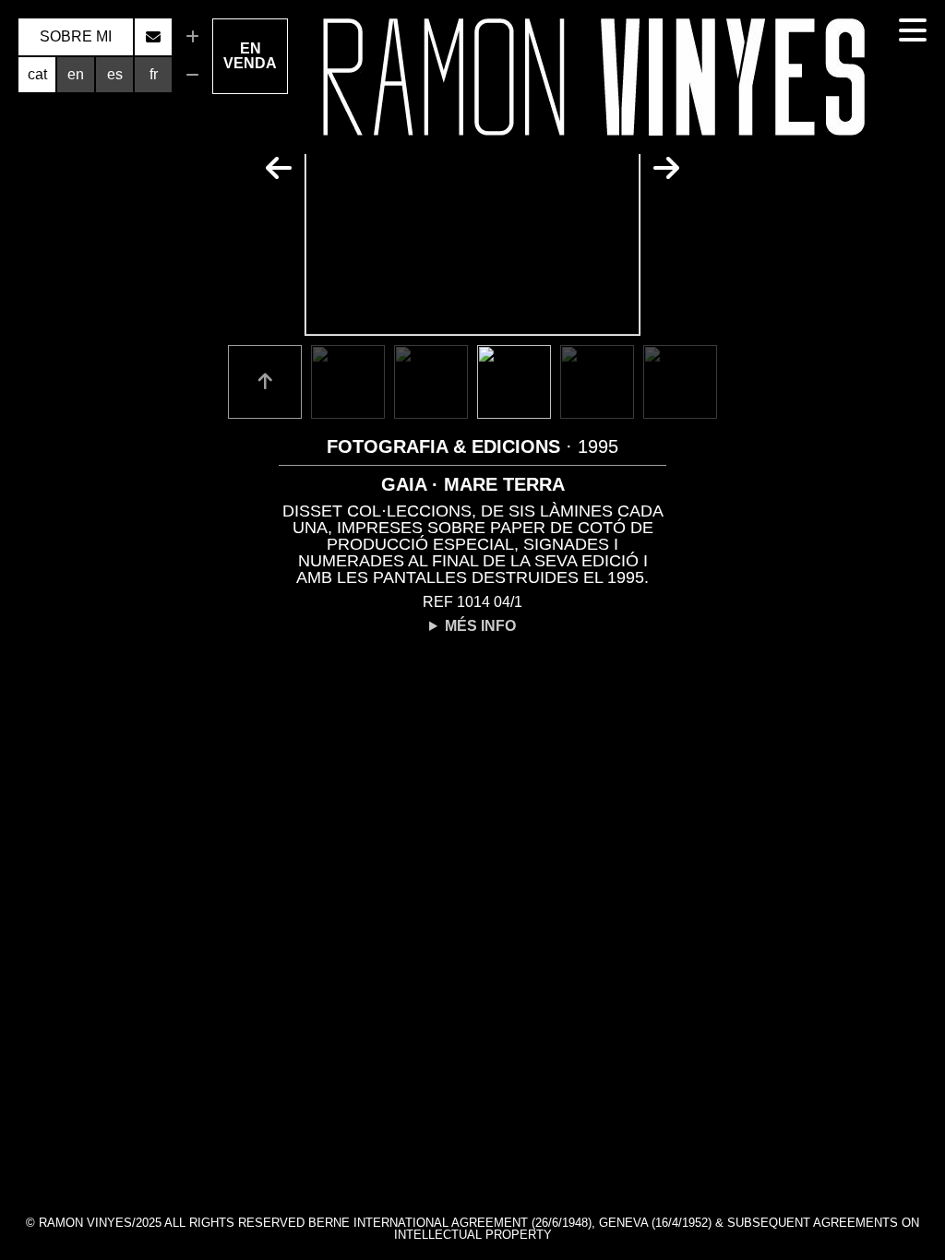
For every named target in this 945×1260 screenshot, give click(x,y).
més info (480, 626)
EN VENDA (250, 56)
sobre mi (76, 36)
